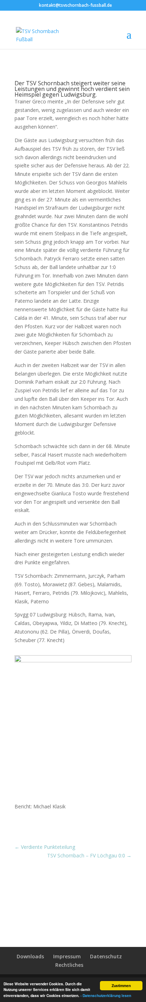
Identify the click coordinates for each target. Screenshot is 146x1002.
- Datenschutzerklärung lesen (105, 995)
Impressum (67, 956)
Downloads (30, 956)
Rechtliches (69, 964)
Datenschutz (106, 956)
